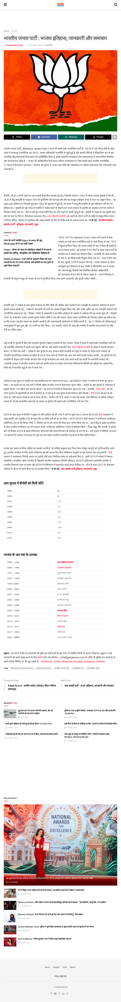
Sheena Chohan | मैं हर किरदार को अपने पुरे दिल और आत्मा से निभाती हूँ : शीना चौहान (50, 914)
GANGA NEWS (62, 987)
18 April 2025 (71, 717)
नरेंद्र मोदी (100, 389)
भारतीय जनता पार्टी (61, 668)
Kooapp (78, 661)
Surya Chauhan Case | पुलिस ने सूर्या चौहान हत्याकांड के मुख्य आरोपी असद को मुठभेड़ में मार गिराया (56, 926)
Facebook (46, 661)
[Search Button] (115, 4)
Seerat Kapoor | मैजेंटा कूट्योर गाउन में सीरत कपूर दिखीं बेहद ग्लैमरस (44, 939)
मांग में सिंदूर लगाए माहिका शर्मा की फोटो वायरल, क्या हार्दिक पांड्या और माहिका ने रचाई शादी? (51, 890)
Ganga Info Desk (14, 45)
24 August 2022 (35, 45)
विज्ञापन (72, 967)
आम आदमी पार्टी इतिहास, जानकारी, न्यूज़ (79, 468)
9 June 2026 (24, 918)
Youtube (100, 661)
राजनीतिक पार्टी (93, 668)
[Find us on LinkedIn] (63, 994)
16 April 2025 (71, 728)
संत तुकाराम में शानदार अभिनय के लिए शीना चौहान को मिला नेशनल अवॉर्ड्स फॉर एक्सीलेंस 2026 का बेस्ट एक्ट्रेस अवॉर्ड (49, 878)
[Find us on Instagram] (67, 994)
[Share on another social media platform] (114, 137)
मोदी (92, 393)
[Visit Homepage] (60, 5)
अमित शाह (61, 626)
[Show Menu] (5, 4)
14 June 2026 (24, 906)
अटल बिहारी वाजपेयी (56, 216)
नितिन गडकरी (62, 616)
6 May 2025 (23, 717)
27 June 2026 (24, 894)
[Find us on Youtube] (55, 994)
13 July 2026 (13, 882)
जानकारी (14, 31)
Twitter (57, 661)
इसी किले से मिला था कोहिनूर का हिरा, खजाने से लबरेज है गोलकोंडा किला (90, 723)
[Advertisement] (60, 19)
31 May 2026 (24, 930)
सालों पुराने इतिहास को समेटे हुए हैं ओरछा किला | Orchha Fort (28, 723)
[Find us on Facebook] (51, 994)
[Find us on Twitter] (59, 994)
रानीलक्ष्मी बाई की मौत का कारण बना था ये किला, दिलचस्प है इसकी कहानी (31, 734)
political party (44, 668)
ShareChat (67, 661)
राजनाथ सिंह (62, 610)
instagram (89, 661)
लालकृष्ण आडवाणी (64, 567)
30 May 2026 (24, 943)
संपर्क (39, 657)
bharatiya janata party (22, 668)
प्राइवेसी (56, 967)
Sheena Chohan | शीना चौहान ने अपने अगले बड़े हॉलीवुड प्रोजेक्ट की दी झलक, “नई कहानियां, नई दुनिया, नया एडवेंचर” (62, 902)
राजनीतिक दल (78, 668)
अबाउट (47, 967)
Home (6, 31)
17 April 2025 (12, 728)
